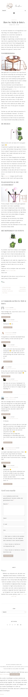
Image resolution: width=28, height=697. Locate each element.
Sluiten (2, 694)
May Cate (19, 664)
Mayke (8, 319)
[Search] (25, 11)
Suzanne (7, 307)
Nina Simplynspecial (10, 447)
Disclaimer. (15, 668)
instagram (7, 176)
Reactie (6, 504)
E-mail (5, 524)
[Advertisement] (14, 648)
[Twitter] (7, 624)
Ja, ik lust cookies (15, 674)
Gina (6, 366)
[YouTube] (18, 624)
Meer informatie (4, 674)
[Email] (20, 624)
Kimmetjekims (8, 332)
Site (4, 530)
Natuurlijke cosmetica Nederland (22, 289)
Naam (5, 518)
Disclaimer (21, 668)
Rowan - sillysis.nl (9, 397)
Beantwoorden (5, 317)
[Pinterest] (15, 624)
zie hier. (14, 89)
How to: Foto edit (11, 270)
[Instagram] (12, 624)
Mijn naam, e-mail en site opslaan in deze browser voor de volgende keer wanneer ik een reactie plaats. (13, 538)
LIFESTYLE (14, 20)
